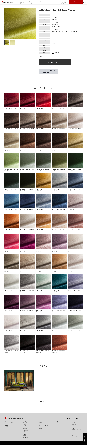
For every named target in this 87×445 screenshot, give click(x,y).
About (20, 2)
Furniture (25, 428)
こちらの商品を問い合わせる (54, 62)
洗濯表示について (43, 56)
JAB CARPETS (26, 431)
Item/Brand (30, 2)
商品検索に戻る (43, 402)
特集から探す (41, 428)
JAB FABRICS (25, 430)
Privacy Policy (75, 436)
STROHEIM (25, 437)
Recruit (6, 426)
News (46, 2)
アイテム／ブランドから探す (43, 425)
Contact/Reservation (76, 2)
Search (39, 2)
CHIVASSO (25, 434)
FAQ (63, 2)
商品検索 (40, 424)
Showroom (54, 2)
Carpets (24, 425)
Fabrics (24, 424)
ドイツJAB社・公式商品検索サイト (48, 71)
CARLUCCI (54, 19)
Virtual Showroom (75, 425)
